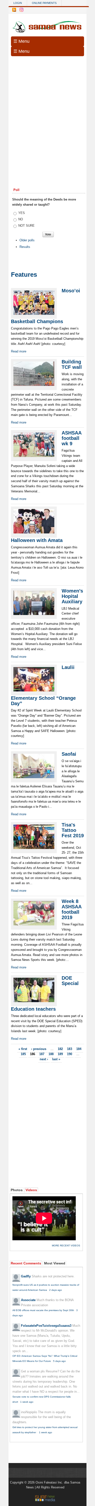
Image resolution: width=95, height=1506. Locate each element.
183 (69, 1049)
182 (60, 1049)
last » (56, 1059)
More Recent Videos (66, 1245)
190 (69, 1054)
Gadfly (26, 1276)
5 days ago (59, 1361)
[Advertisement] (47, 110)
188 (51, 1054)
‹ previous (38, 1049)
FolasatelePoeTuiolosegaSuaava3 (46, 1325)
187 (41, 1054)
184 (78, 1049)
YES (21, 213)
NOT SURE (26, 225)
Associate (28, 1300)
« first (23, 1049)
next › (44, 1059)
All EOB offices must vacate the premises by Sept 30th (43, 1310)
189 (60, 1054)
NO (20, 219)
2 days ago (55, 1290)
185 (23, 1054)
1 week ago (26, 1401)
